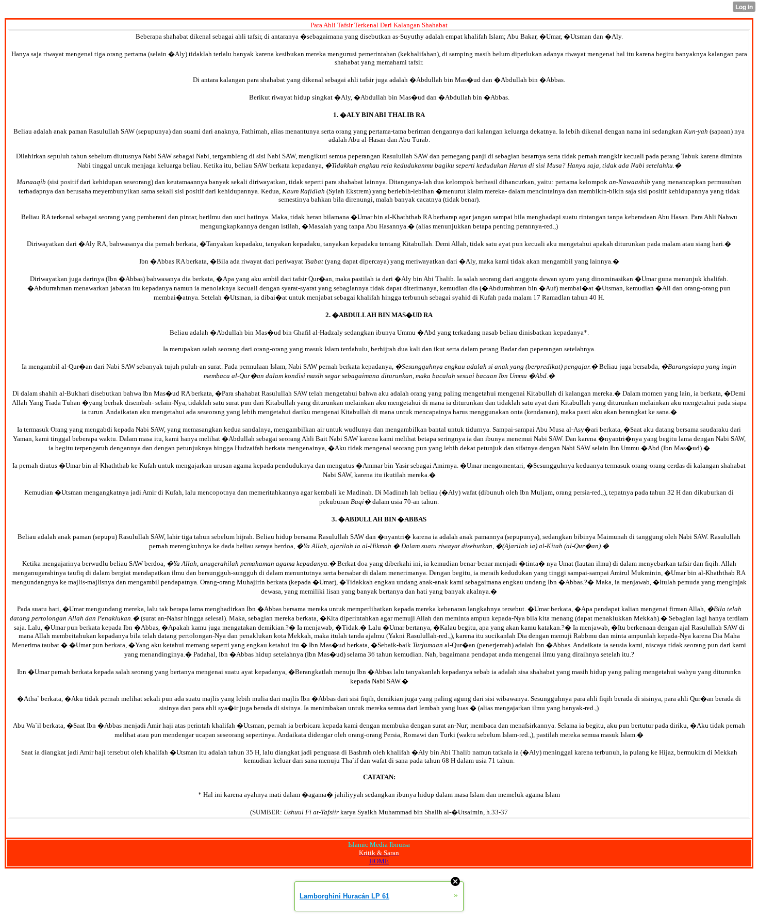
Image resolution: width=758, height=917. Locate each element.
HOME (379, 861)
